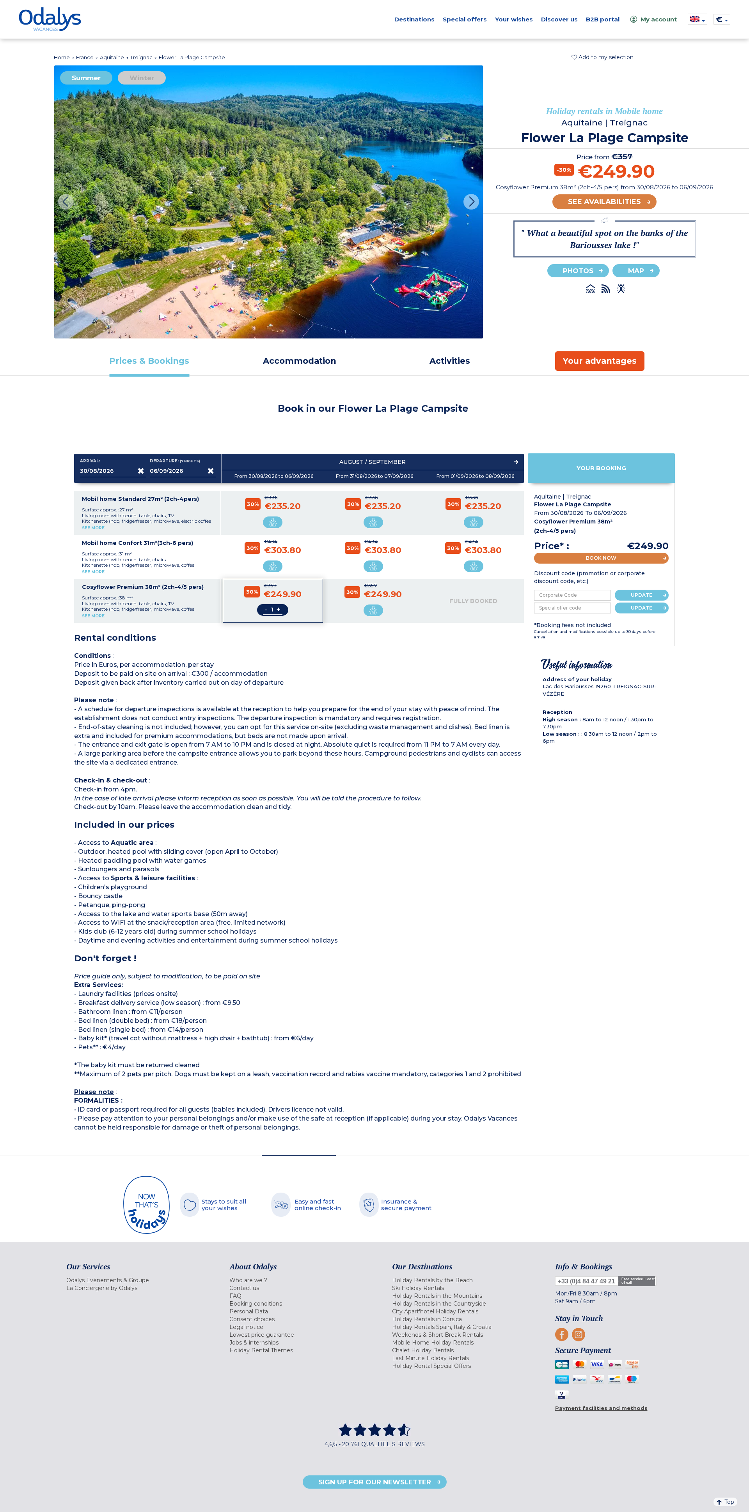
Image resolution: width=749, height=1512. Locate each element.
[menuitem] (138, 1280)
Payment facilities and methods (601, 1408)
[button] (603, 57)
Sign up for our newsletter (374, 1482)
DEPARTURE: (175, 461)
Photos (578, 271)
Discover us (559, 19)
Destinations (414, 19)
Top (729, 1501)
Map (636, 271)
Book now (601, 558)
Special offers (465, 19)
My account (659, 19)
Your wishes (514, 19)
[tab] (149, 360)
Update (641, 595)
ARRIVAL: (90, 461)
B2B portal (602, 19)
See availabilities (604, 201)
